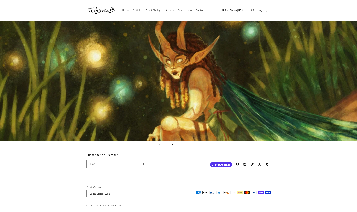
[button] (169, 10)
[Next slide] (190, 144)
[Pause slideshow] (197, 144)
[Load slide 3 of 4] (177, 144)
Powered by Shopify (112, 205)
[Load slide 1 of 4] (167, 144)
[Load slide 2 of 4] (172, 144)
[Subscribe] (143, 164)
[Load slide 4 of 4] (182, 144)
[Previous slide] (160, 144)
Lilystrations (98, 205)
